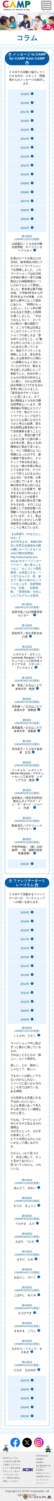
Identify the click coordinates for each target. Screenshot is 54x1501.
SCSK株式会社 (42, 1456)
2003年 (24, 864)
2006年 (24, 210)
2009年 (24, 183)
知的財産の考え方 (43, 1476)
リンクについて (42, 1480)
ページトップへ (37, 1497)
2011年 (25, 165)
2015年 (24, 129)
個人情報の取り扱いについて (43, 1466)
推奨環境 (39, 1459)
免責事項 (39, 1462)
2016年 (24, 120)
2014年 (24, 138)
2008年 (24, 192)
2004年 (24, 1407)
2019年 (24, 94)
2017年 (24, 111)
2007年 (24, 201)
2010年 (24, 174)
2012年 (24, 156)
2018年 (24, 103)
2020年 (24, 912)
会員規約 (39, 1470)
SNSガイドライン (43, 1473)
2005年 (24, 219)
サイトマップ (41, 1483)
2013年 (24, 147)
